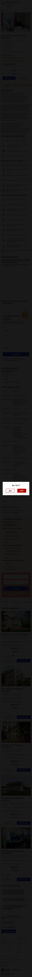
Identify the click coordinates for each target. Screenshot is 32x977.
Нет (22, 490)
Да (10, 490)
